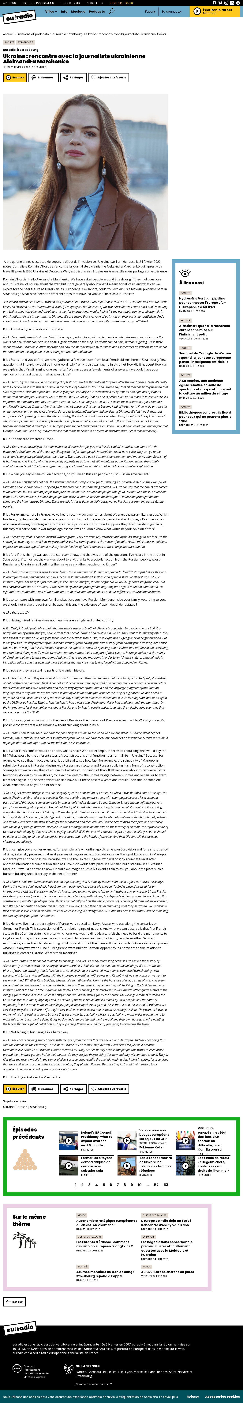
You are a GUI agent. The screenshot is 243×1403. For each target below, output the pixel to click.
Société (9, 42)
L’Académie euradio (36, 1373)
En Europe (148, 1236)
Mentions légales (34, 1377)
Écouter (18, 77)
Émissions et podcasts (33, 34)
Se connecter (172, 11)
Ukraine (8, 1107)
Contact (29, 1366)
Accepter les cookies (222, 1396)
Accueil (8, 34)
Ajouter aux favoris (112, 77)
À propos (9, 3)
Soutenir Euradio (121, 3)
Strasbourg (25, 42)
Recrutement (32, 1370)
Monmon (209, 13)
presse (22, 1107)
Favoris (150, 11)
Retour (17, 1302)
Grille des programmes (38, 3)
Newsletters (95, 3)
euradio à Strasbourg (68, 34)
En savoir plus (168, 1396)
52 (156, 1184)
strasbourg (38, 1107)
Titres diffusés (70, 3)
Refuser (193, 1396)
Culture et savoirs (154, 1215)
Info (64, 11)
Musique (78, 11)
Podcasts (97, 11)
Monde (82, 1215)
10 (140, 1184)
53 (165, 1184)
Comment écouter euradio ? (94, 1384)
